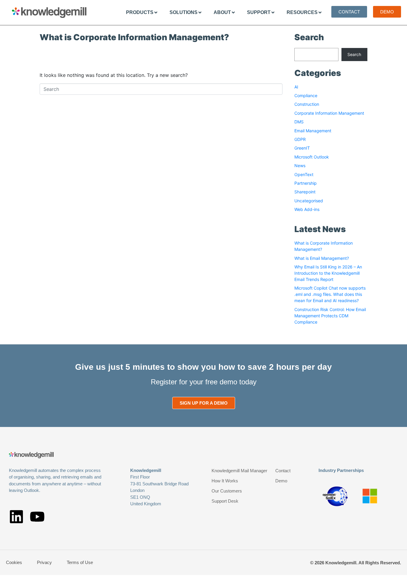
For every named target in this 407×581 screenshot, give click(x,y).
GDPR (300, 139)
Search (354, 54)
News (299, 165)
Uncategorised (308, 200)
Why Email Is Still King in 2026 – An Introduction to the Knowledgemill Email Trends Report (328, 273)
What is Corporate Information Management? (134, 37)
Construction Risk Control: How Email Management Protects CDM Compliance (330, 315)
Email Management (312, 130)
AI (296, 86)
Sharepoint (305, 191)
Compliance (305, 95)
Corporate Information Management (329, 113)
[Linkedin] (16, 516)
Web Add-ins (306, 209)
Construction (306, 104)
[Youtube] (37, 516)
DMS (299, 121)
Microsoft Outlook (311, 156)
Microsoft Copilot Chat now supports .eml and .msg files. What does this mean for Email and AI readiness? (330, 294)
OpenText (303, 174)
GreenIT (302, 147)
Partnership (305, 183)
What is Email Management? (321, 258)
